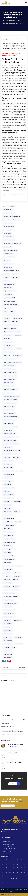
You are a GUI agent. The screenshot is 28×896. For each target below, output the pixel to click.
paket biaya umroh (8, 342)
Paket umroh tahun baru (9, 420)
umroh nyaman (7, 620)
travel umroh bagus (8, 460)
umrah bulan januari (8, 481)
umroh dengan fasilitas (9, 559)
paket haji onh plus (8, 345)
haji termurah (15, 277)
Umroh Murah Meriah (8, 600)
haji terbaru (6, 277)
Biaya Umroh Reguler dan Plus (10, 250)
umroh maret (16, 586)
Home (4, 20)
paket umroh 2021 (17, 355)
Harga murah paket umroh (9, 291)
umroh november (7, 606)
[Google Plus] (8, 661)
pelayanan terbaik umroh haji (10, 426)
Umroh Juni (15, 579)
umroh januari (7, 579)
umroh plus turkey (8, 633)
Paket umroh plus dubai (9, 406)
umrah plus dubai (7, 508)
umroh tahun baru (18, 644)
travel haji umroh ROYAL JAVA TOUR (12, 450)
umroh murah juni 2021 (9, 593)
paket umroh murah (8, 392)
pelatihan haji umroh (8, 423)
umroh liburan (7, 586)
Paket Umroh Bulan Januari (10, 375)
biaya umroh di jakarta (9, 226)
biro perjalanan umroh (8, 263)
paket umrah (18, 348)
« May (2, 882)
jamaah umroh (7, 338)
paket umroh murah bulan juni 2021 (11, 396)
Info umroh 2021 (7, 335)
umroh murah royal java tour (10, 603)
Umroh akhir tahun (8, 521)
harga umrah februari (8, 314)
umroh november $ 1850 (9, 610)
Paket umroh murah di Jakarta (10, 399)
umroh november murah (9, 617)
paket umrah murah (8, 352)
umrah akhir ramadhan (9, 474)
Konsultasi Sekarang (7, 806)
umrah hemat (7, 491)
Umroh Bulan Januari (8, 538)
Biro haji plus (6, 260)
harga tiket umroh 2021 (9, 311)
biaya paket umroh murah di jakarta (12, 216)
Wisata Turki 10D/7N (5, 723)
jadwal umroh (18, 335)
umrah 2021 (19, 471)
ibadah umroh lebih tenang (10, 328)
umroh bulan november (9, 555)
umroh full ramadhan (8, 569)
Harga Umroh (7, 318)
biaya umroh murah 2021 (9, 240)
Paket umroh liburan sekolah (10, 389)
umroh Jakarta (17, 576)
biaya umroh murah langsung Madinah (12, 243)
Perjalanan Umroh (8, 430)
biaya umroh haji (7, 233)
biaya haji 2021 (11, 206)
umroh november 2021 (9, 613)
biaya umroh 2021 (8, 223)
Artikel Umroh (6, 22)
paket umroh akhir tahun (9, 365)
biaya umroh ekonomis (9, 230)
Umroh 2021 (17, 511)
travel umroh (16, 457)
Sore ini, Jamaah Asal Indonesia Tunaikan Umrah (12, 735)
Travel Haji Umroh (8, 447)
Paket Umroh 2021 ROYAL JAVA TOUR (12, 362)
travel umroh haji (7, 464)
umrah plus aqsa (17, 501)
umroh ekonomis (7, 566)
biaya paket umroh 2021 (9, 213)
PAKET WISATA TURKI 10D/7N (7, 726)
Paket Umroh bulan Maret (9, 379)
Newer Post (22, 667)
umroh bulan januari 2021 (9, 542)
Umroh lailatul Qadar (8, 583)
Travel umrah (7, 457)
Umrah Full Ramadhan (9, 488)
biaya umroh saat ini (8, 253)
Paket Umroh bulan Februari (10, 372)
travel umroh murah (8, 471)
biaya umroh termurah (9, 257)
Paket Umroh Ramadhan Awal (10, 416)
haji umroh (6, 280)
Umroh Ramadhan (8, 640)
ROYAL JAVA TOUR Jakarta (10, 440)
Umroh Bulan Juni (7, 545)
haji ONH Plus (15, 274)
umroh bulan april (7, 528)
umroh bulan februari (8, 535)
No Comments (6, 39)
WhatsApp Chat (10, 894)
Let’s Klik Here (13, 783)
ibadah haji (6, 321)
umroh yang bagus (8, 657)
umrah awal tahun (8, 477)
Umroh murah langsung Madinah (11, 596)
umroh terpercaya (8, 654)
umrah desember (7, 484)
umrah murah (7, 501)
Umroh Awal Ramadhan (9, 525)
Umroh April (18, 521)
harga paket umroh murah (9, 301)
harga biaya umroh (8, 287)
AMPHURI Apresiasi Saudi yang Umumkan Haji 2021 (13, 720)
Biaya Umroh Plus (8, 246)
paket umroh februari (8, 382)
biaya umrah (6, 219)
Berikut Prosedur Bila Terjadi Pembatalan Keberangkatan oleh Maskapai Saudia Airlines (12, 730)
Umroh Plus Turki (7, 637)
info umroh (17, 331)
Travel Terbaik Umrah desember (11, 454)
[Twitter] (5, 661)
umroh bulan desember (9, 532)
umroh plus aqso (7, 627)
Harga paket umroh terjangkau (10, 304)
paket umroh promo (8, 409)
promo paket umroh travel (9, 433)
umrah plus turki (7, 511)
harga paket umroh (8, 294)
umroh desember (7, 562)
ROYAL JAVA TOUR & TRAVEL (13, 20)
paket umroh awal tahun (9, 369)
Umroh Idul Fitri (7, 576)
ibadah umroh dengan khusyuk (10, 325)
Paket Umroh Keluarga (9, 386)
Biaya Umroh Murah (8, 236)
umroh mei (6, 589)
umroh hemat (16, 572)
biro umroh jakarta (8, 267)
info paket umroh (7, 331)
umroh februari (18, 566)
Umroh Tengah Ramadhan (9, 647)
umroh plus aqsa (17, 620)
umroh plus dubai (7, 630)
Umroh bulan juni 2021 (9, 549)
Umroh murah (15, 589)
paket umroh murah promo (10, 403)
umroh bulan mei (7, 552)
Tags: (3, 206)
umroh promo (18, 637)
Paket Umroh (7, 355)
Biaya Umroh (16, 219)
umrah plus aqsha (8, 504)
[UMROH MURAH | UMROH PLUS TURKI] (14, 3)
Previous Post (6, 667)
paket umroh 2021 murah (9, 359)
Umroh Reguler (7, 644)
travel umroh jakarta (8, 467)
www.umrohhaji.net (14, 194)
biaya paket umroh (8, 209)
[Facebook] (3, 661)
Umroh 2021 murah (8, 515)
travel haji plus (15, 443)
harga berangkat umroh (9, 284)
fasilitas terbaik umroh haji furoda (11, 270)
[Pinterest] (10, 661)
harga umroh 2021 (17, 318)
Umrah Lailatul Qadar (8, 494)
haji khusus (6, 274)
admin (8, 38)
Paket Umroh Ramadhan (9, 413)
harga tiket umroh (8, 308)
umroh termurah (7, 650)
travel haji (6, 443)
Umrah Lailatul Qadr (8, 498)
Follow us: (10, 891)
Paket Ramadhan (8, 348)
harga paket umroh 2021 (9, 297)
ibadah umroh (15, 321)
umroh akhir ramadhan (9, 518)
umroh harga (6, 572)
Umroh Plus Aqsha (8, 623)
